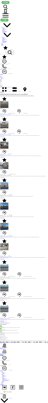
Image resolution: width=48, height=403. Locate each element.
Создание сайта (1, 393)
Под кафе (3, 28)
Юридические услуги (4, 379)
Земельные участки (4, 42)
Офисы (3, 30)
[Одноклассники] (1, 355)
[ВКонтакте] (0, 355)
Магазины (3, 27)
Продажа (2, 374)
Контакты (2, 45)
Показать (1, 86)
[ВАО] (1, 79)
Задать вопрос (1, 74)
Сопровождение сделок (4, 378)
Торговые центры (4, 375)
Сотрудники (3, 381)
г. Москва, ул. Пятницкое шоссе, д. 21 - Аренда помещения (5, 256)
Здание (3, 32)
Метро (0, 81)
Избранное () (11, 49)
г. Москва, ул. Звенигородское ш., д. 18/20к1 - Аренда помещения (6, 195)
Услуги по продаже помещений (5, 380)
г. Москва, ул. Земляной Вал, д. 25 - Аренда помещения (5, 134)
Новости (2, 44)
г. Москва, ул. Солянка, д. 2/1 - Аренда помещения (5, 277)
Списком (20, 91)
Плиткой (9, 91)
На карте (30, 91)
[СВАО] (1, 80)
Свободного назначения (4, 29)
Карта (1, 43)
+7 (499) (2, 59)
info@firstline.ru (1, 370)
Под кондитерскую (4, 31)
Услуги (2, 377)
